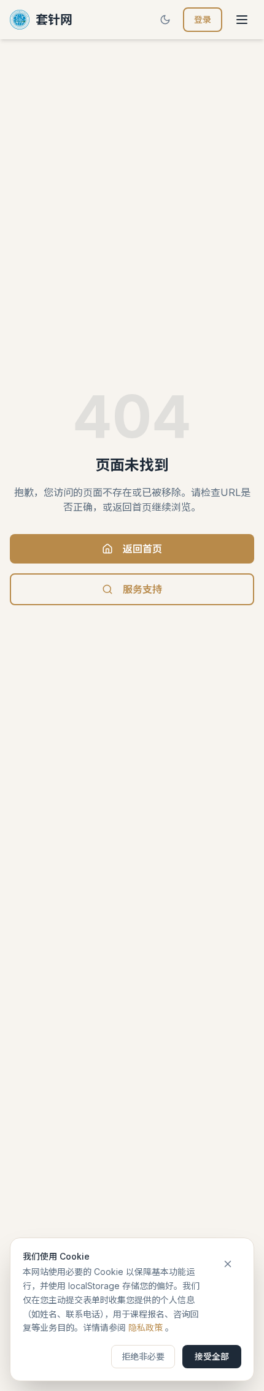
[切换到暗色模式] (165, 19)
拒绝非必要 (143, 1356)
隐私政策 (145, 1327)
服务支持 (142, 589)
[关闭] (227, 1263)
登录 (202, 19)
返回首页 (142, 549)
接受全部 (212, 1356)
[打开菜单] (242, 19)
